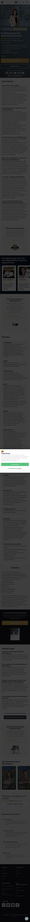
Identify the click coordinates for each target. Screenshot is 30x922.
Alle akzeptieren (15, 464)
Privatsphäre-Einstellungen (15, 468)
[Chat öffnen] (26, 918)
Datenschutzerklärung (5, 460)
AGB (15, 460)
